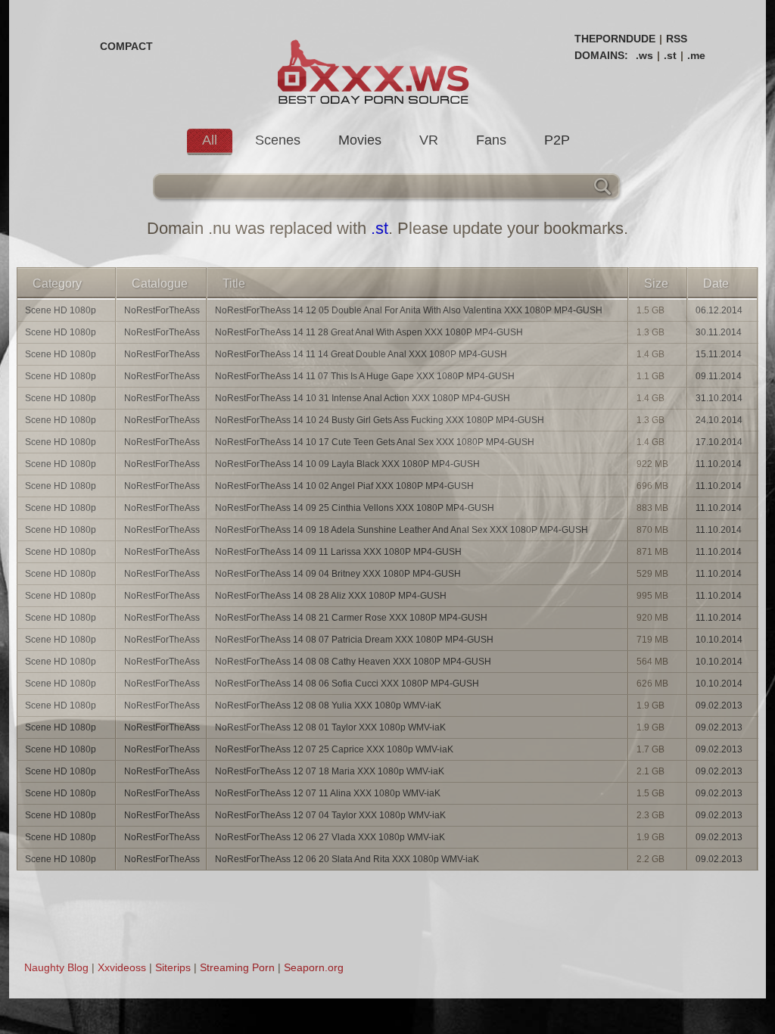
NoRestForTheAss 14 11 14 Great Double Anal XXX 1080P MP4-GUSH (361, 354)
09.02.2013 (719, 705)
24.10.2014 (719, 420)
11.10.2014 (719, 464)
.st (670, 55)
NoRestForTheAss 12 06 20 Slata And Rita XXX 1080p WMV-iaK (347, 859)
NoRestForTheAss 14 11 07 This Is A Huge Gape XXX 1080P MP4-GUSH (365, 376)
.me (696, 55)
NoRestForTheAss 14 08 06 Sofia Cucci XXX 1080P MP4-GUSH (347, 683)
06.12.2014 (719, 310)
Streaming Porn (237, 967)
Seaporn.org (314, 967)
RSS (676, 39)
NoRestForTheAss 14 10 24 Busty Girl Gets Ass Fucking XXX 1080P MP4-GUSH (379, 420)
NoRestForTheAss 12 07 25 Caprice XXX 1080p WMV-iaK (334, 749)
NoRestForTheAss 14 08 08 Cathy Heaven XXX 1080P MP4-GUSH (353, 661)
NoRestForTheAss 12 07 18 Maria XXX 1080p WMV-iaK (329, 771)
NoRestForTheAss (162, 310)
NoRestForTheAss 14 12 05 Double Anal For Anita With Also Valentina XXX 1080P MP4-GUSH (408, 310)
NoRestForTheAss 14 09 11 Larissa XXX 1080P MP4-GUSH (338, 552)
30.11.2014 (719, 332)
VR (428, 140)
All (209, 140)
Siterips (173, 967)
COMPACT (126, 46)
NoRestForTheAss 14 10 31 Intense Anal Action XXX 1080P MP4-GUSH (362, 398)
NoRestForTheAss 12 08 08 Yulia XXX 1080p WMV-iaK (328, 705)
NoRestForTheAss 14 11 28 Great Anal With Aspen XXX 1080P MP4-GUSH (369, 332)
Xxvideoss (122, 967)
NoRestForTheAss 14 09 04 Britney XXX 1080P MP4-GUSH (338, 573)
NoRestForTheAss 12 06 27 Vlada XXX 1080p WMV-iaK (330, 837)
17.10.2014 (719, 442)
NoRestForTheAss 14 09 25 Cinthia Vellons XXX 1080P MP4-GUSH (354, 508)
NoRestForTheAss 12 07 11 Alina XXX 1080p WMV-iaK (327, 793)
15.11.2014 (719, 354)
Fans (491, 140)
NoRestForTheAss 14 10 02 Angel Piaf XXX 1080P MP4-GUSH (344, 486)
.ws (644, 55)
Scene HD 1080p (60, 310)
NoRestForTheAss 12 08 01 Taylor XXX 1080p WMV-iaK (330, 727)
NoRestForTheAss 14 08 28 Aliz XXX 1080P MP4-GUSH (331, 595)
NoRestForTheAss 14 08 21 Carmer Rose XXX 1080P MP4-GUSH (351, 617)
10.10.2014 (719, 639)
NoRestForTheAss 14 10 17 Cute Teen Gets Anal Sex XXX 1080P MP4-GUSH (374, 442)
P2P (557, 140)
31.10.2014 (719, 398)
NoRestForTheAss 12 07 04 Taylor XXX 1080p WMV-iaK (330, 815)
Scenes (277, 140)
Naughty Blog (56, 967)
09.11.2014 (719, 376)
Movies (359, 140)
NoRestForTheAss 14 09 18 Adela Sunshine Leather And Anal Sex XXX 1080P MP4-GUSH (401, 530)
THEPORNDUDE (614, 39)
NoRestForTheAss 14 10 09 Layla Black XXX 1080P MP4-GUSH (347, 464)
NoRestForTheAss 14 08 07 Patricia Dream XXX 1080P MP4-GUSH (354, 639)
